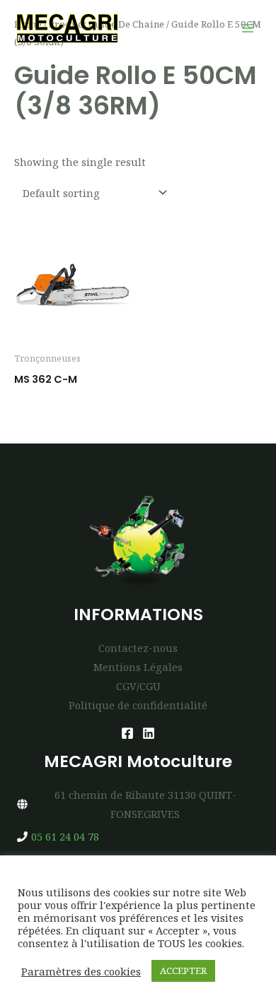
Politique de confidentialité (138, 705)
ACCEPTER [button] (183, 970)
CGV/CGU (138, 686)
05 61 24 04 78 (65, 836)
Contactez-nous (138, 648)
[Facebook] (127, 733)
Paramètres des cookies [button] (81, 971)
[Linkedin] (148, 733)
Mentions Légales (138, 667)
